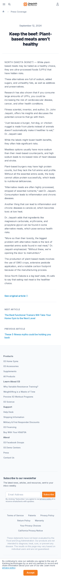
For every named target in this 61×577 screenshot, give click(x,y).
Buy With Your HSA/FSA (14, 432)
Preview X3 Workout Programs (18, 396)
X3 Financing (9, 427)
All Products (9, 376)
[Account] (57, 4)
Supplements (9, 371)
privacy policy (8, 568)
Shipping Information (13, 417)
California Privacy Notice (30, 530)
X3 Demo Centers (12, 447)
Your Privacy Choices (30, 525)
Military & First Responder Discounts (21, 422)
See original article (15, 295)
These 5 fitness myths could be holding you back (28, 336)
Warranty (39, 520)
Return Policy (23, 520)
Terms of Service (15, 515)
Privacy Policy (47, 515)
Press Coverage (19, 11)
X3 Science (8, 402)
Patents (32, 515)
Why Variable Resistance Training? (20, 386)
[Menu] (4, 4)
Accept (30, 572)
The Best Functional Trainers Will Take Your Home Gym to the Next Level (28, 317)
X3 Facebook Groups (13, 442)
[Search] (9, 4)
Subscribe (49, 494)
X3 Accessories (11, 366)
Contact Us (8, 457)
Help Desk (8, 412)
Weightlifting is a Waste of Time (19, 392)
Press (6, 452)
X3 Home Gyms (10, 361)
